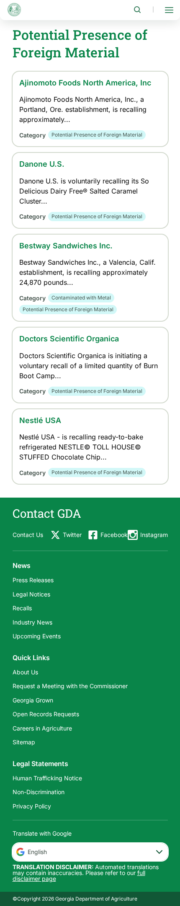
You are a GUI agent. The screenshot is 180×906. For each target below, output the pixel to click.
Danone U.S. (41, 164)
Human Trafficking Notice (47, 778)
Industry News (32, 622)
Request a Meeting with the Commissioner (70, 685)
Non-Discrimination (38, 791)
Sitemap (24, 742)
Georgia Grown (33, 700)
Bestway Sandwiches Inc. (66, 245)
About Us (25, 672)
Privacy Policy (32, 806)
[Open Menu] (169, 9)
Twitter (72, 534)
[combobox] (90, 852)
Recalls (22, 608)
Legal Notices (31, 594)
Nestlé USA (40, 420)
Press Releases (33, 579)
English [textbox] (37, 851)
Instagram (154, 534)
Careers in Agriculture (42, 728)
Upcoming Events (37, 636)
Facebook (114, 534)
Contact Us (28, 534)
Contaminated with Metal (81, 297)
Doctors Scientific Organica (69, 338)
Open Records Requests (46, 714)
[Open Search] (137, 9)
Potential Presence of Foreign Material (96, 135)
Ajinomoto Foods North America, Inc (85, 82)
